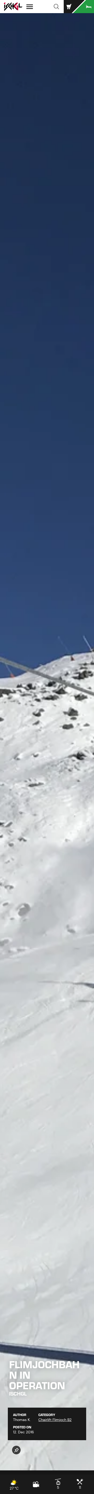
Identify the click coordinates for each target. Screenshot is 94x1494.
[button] (56, 6)
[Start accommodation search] (83, 6)
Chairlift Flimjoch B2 (55, 1419)
